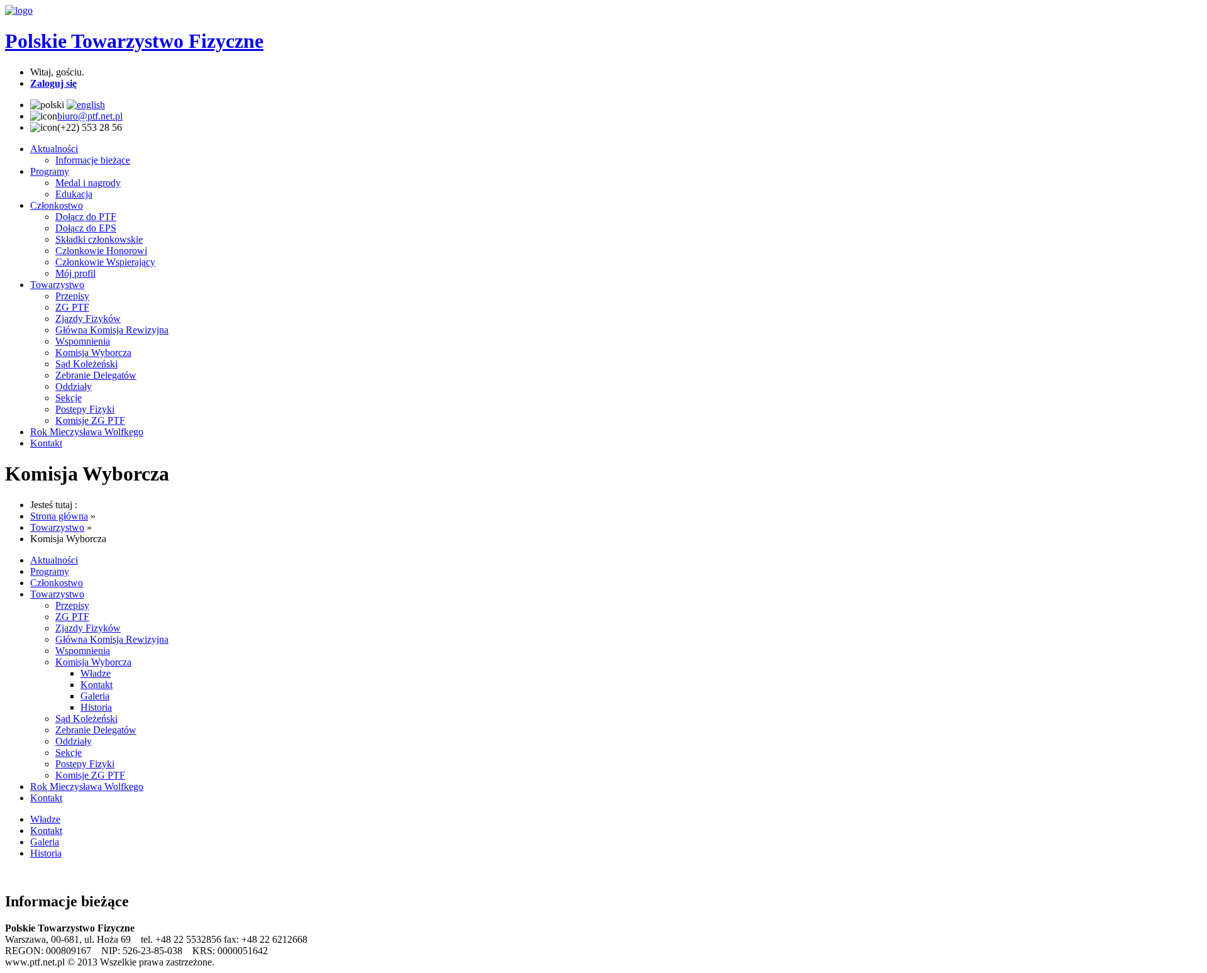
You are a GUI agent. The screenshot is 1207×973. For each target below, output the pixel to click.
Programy (49, 171)
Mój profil (75, 273)
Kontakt (46, 443)
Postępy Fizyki (84, 409)
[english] (86, 104)
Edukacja (73, 194)
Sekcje (68, 397)
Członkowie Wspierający (105, 262)
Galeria (94, 696)
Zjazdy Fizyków (88, 318)
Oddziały (73, 386)
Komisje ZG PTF (90, 420)
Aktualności (54, 148)
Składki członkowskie (99, 239)
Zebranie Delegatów (95, 375)
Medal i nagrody (88, 182)
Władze (95, 673)
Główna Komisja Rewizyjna (111, 330)
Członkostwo (56, 205)
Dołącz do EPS (85, 228)
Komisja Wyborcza (93, 352)
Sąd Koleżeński (86, 364)
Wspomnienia (82, 341)
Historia (96, 707)
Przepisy (72, 296)
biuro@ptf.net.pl (90, 116)
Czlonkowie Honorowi (101, 250)
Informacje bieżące (92, 160)
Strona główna (59, 516)
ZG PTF (72, 307)
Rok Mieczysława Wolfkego (86, 431)
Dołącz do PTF (85, 216)
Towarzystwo (57, 284)
